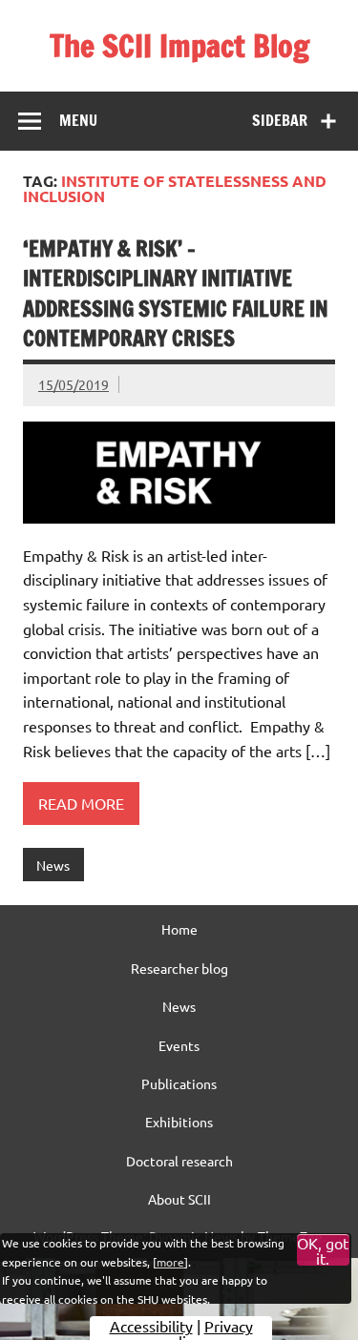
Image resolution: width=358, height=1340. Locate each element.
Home (179, 929)
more (170, 1261)
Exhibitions (179, 1121)
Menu (78, 120)
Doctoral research (179, 1160)
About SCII (179, 1199)
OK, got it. (322, 1250)
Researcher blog (179, 968)
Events (179, 1045)
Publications (179, 1083)
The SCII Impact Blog (179, 46)
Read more (81, 803)
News (53, 865)
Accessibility (151, 1325)
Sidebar (279, 120)
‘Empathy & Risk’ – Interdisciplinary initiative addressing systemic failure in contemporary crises (175, 293)
